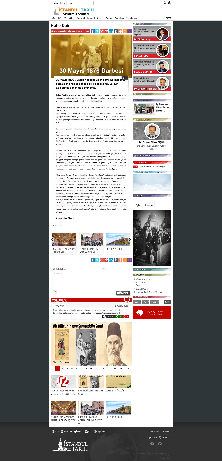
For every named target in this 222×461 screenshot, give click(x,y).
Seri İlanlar (167, 431)
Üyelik (138, 285)
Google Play (100, 431)
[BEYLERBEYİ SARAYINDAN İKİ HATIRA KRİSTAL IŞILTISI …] (63, 413)
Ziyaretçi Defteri (155, 313)
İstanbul (91, 18)
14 (121, 368)
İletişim (70, 3)
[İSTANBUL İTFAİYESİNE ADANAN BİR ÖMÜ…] (91, 245)
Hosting (168, 458)
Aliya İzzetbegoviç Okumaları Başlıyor (153, 166)
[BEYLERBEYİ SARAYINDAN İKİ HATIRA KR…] (64, 245)
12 (108, 368)
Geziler (100, 18)
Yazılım (162, 458)
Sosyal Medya (142, 288)
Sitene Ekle (68, 431)
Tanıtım (109, 18)
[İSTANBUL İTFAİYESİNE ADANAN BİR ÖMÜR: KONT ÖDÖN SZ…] (91, 413)
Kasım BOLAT (152, 142)
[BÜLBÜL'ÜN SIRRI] (118, 245)
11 (102, 368)
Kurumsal (80, 18)
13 (115, 368)
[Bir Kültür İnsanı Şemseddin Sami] (91, 387)
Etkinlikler (119, 18)
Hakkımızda (141, 282)
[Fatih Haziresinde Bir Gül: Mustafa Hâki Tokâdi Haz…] (63, 387)
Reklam (55, 3)
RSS (89, 431)
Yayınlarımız (131, 18)
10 (96, 368)
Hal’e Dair (57, 225)
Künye (62, 3)
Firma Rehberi (154, 431)
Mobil (56, 431)
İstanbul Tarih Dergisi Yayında (149, 291)
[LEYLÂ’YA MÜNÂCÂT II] (118, 387)
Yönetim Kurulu (143, 279)
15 (127, 368)
